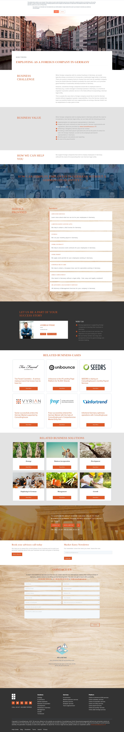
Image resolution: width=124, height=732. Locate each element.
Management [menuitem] (41, 709)
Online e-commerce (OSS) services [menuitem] (98, 697)
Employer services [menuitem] (68, 703)
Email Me (43, 334)
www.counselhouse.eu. (97, 724)
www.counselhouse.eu (87, 126)
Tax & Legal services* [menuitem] (69, 705)
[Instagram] (26, 702)
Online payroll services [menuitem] (95, 705)
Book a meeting (52, 334)
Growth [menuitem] (39, 711)
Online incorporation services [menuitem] (97, 701)
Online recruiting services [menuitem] (96, 703)
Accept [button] (56, 11)
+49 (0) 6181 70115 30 (44, 579)
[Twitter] (17, 702)
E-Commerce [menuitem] (66, 697)
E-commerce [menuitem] (41, 699)
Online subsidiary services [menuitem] (96, 699)
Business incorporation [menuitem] (43, 703)
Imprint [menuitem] (40, 729)
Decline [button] (62, 11)
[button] (78, 525)
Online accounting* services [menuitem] (96, 707)
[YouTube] (30, 702)
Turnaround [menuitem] (40, 713)
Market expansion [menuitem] (42, 701)
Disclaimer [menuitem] (28, 729)
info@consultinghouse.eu (78, 579)
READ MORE (61, 187)
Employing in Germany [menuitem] (43, 707)
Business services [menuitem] (68, 701)
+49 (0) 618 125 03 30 (62, 579)
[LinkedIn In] (21, 702)
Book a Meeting (17, 554)
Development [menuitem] (41, 705)
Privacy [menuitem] (45, 729)
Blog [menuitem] (21, 729)
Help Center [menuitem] (15, 729)
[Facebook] (13, 702)
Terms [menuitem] (34, 729)
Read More (28, 388)
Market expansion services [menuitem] (70, 699)
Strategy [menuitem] (39, 697)
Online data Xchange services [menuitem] (97, 709)
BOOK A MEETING (68, 525)
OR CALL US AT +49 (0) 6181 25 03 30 (65, 530)
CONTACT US (55, 525)
